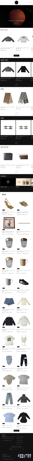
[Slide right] (18, 53)
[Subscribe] (23, 449)
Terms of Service (20, 440)
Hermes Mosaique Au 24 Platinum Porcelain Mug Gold (24, 271)
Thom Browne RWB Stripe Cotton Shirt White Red (24, 329)
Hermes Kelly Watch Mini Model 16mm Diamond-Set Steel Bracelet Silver (8, 231)
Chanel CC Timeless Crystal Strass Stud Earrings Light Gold (22, 136)
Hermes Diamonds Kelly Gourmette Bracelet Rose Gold (24, 231)
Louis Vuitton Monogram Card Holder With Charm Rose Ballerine (22, 165)
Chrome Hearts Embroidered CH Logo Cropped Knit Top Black (23, 78)
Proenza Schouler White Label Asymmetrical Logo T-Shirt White (9, 349)
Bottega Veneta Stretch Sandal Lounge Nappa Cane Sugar (8, 212)
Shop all (16, 23)
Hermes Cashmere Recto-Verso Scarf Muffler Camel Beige (8, 107)
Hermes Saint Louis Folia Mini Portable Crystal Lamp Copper (23, 251)
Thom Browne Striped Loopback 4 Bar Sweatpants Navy (22, 368)
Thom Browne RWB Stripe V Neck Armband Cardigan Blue (8, 329)
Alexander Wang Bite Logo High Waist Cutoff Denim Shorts (8, 310)
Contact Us (19, 444)
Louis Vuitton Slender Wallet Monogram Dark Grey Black (8, 165)
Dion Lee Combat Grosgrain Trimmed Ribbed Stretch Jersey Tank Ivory (24, 349)
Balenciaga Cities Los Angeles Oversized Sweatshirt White (22, 48)
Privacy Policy (19, 438)
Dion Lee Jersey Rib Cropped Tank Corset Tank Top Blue (8, 368)
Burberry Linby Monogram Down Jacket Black (24, 406)
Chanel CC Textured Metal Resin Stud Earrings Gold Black (7, 136)
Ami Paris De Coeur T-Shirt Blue (7, 425)
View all (16, 55)
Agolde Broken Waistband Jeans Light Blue (9, 406)
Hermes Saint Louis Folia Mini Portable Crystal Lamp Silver (8, 251)
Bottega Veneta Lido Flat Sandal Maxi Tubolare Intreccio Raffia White (23, 212)
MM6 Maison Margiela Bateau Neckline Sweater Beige (23, 310)
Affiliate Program (20, 442)
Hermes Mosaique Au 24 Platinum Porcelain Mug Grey (9, 290)
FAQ (17, 435)
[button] (2, 2)
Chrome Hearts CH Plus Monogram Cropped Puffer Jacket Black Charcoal (7, 48)
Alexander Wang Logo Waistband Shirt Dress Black (24, 425)
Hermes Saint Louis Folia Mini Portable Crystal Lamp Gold (8, 271)
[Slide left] (15, 53)
